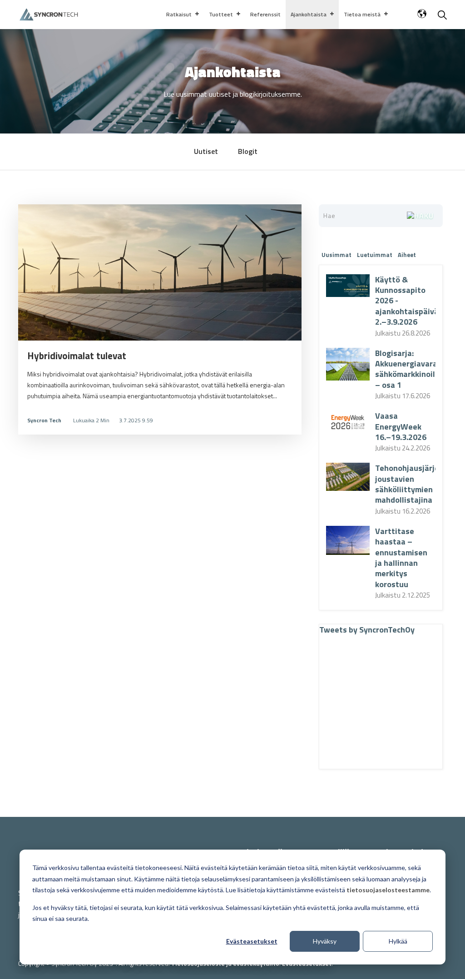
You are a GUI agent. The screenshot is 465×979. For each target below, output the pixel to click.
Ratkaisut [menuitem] (179, 14)
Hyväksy (324, 941)
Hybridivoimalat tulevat (76, 355)
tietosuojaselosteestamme (388, 890)
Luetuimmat (374, 254)
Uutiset (206, 151)
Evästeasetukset (251, 941)
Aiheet (407, 254)
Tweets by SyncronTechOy (367, 629)
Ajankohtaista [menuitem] (308, 14)
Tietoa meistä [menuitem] (362, 14)
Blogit (247, 151)
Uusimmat (336, 254)
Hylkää (398, 941)
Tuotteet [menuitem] (221, 14)
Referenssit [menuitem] (265, 14)
